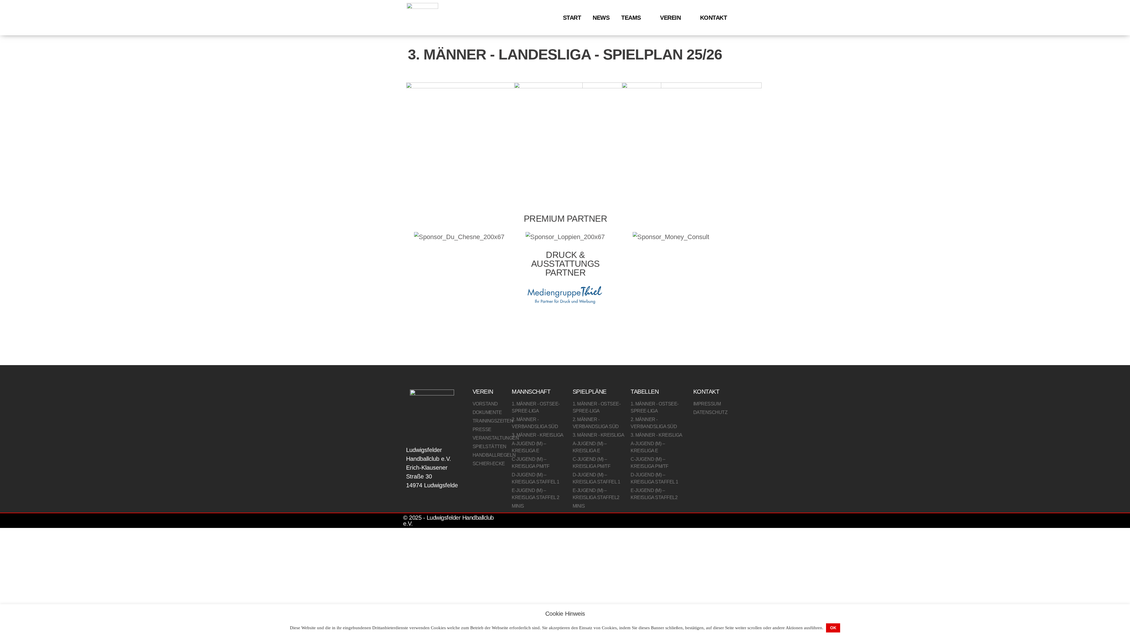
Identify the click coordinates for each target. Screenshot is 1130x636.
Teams (631, 17)
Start (572, 17)
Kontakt (713, 17)
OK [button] (833, 627)
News (601, 17)
